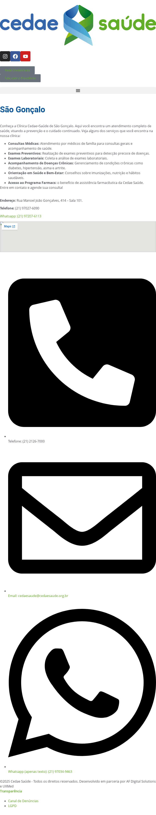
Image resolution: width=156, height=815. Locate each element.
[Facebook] (15, 56)
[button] (78, 90)
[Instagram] (5, 56)
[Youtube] (25, 56)
